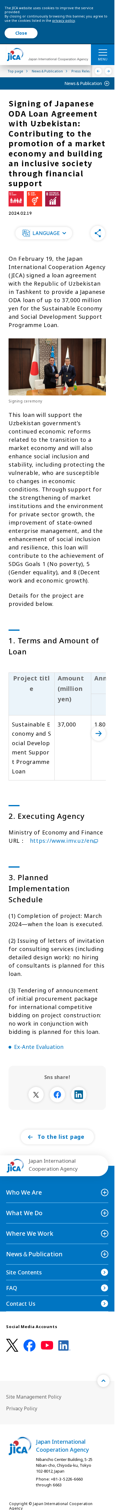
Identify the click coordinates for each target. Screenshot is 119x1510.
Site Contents (24, 1272)
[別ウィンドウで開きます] (36, 1094)
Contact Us (20, 1303)
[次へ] (98, 733)
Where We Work (29, 1233)
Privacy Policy (21, 1408)
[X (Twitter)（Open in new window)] (12, 1345)
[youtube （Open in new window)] (47, 1345)
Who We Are (24, 1192)
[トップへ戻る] (103, 1381)
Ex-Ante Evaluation (38, 1046)
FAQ (11, 1288)
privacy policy (63, 20)
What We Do (24, 1213)
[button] (43, 233)
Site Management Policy (33, 1396)
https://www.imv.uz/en (61, 840)
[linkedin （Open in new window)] (64, 1345)
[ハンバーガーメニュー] (102, 52)
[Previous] (98, 71)
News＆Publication (83, 83)
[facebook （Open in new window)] (29, 1345)
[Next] (108, 71)
